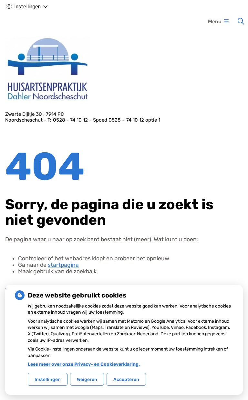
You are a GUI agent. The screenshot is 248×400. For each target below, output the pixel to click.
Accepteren (126, 379)
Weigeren (87, 379)
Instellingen (48, 379)
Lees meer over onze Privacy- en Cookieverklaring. (84, 364)
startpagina (63, 265)
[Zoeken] (241, 21)
